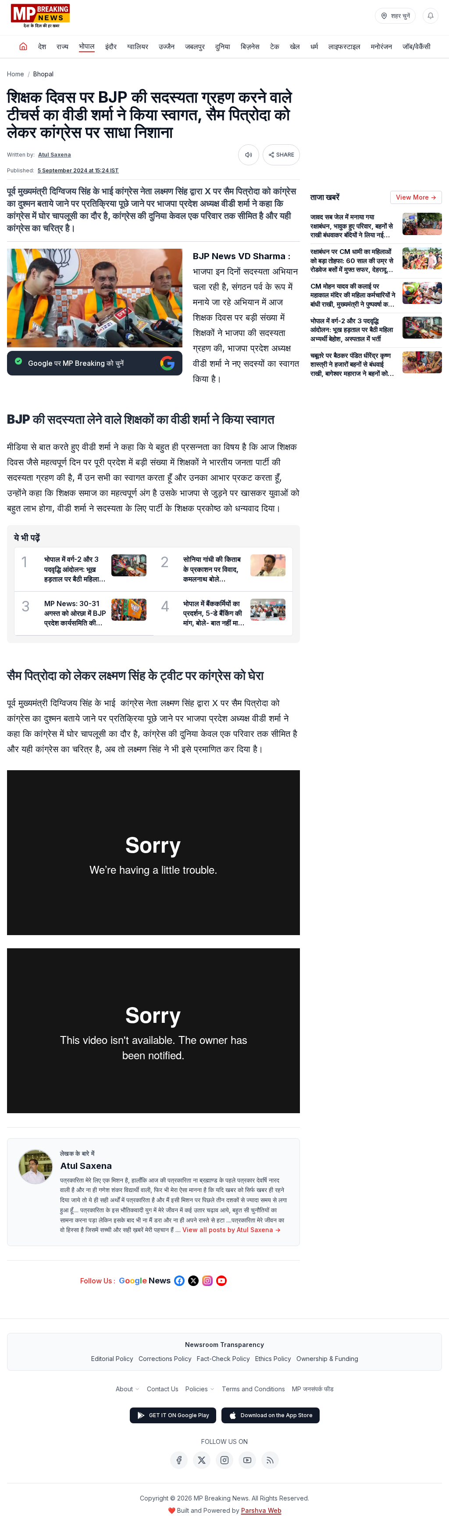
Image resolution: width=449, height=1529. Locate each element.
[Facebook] (179, 1460)
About (124, 1389)
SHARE (285, 154)
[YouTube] (247, 1460)
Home (15, 74)
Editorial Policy (112, 1358)
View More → (416, 197)
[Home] (23, 46)
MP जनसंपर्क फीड (313, 1389)
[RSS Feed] (270, 1460)
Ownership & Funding (327, 1358)
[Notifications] (430, 16)
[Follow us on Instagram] (207, 1280)
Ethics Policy (273, 1358)
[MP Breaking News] (40, 16)
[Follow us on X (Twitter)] (193, 1280)
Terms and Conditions (253, 1389)
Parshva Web (261, 1510)
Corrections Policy (165, 1358)
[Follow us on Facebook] (179, 1280)
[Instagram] (224, 1460)
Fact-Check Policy (223, 1358)
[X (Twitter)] (201, 1460)
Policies (196, 1389)
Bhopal (43, 74)
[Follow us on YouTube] (221, 1280)
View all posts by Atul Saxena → (231, 1229)
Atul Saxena (54, 154)
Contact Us (162, 1389)
